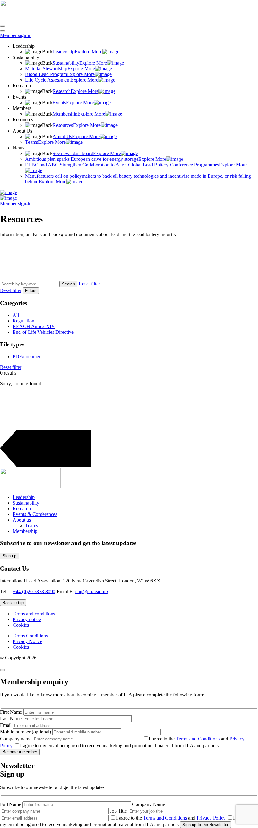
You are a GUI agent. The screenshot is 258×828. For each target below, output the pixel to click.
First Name (11, 712)
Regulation (23, 320)
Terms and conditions (34, 613)
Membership (79, 113)
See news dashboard (87, 153)
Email (6, 725)
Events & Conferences (35, 514)
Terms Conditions (30, 635)
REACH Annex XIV (34, 326)
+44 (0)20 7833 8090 (34, 591)
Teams (45, 142)
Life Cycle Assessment (61, 80)
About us (22, 519)
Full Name (11, 804)
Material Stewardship (60, 68)
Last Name (11, 718)
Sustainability (80, 63)
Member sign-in (15, 35)
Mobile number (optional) (26, 731)
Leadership (77, 51)
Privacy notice (27, 619)
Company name (16, 738)
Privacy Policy (211, 817)
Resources (77, 125)
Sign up (9, 556)
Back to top (13, 602)
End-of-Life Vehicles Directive (43, 332)
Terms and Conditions (198, 738)
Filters (30, 290)
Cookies (21, 625)
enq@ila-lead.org (92, 591)
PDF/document (28, 356)
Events (73, 102)
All (16, 315)
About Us (76, 136)
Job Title (119, 811)
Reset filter (89, 283)
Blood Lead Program (60, 74)
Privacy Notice (27, 641)
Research (75, 91)
